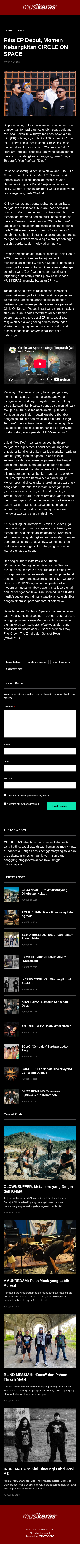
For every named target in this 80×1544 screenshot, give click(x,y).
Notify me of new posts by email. (23, 804)
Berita (9, 31)
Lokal (21, 31)
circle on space (37, 661)
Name (7, 744)
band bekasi (13, 661)
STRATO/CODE (46, 1536)
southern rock (14, 668)
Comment (9, 706)
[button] (5, 7)
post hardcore (61, 661)
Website (8, 778)
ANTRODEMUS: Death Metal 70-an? (46, 1026)
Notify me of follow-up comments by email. (28, 795)
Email (7, 761)
